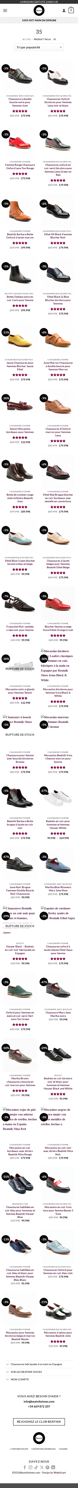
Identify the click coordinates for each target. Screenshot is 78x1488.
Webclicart (60, 1472)
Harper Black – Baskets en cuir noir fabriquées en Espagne (20, 950)
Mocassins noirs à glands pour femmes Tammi (19, 691)
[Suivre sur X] (42, 1468)
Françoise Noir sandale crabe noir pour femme (20, 628)
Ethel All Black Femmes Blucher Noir (58, 236)
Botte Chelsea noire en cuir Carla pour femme (20, 298)
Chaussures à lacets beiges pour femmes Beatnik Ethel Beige (58, 564)
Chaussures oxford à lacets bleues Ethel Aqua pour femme (58, 950)
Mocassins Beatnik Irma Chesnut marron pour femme (58, 758)
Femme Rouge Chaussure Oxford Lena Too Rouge (20, 166)
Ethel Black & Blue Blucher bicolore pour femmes (58, 300)
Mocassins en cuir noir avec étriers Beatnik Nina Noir (58, 1151)
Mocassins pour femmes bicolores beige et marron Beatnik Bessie (20, 1336)
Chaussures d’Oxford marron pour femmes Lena (58, 432)
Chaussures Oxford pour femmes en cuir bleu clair (58, 1271)
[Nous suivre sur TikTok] (36, 1468)
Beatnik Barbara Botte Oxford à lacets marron (20, 236)
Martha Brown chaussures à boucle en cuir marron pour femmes (20, 1081)
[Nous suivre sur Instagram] (30, 1468)
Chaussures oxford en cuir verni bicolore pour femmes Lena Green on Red (58, 169)
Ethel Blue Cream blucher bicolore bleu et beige (20, 562)
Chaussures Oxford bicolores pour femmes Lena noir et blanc (58, 102)
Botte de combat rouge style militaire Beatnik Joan (20, 498)
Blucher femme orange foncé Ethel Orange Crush (58, 628)
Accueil (26, 39)
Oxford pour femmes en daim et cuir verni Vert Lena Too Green (20, 1016)
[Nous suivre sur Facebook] (25, 1468)
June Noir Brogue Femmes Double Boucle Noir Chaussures (20, 890)
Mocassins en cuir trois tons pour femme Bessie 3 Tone (58, 1210)
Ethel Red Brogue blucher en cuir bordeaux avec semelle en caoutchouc (58, 498)
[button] (5, 10)
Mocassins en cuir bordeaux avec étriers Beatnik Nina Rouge (20, 1151)
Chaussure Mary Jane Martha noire (58, 1014)
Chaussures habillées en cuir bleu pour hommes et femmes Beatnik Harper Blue (20, 1212)
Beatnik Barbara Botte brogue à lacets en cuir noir (20, 824)
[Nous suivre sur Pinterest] (47, 1468)
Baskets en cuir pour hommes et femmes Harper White (58, 824)
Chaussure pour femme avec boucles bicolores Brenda (20, 758)
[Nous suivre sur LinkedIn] (53, 1468)
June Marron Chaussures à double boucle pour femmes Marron (58, 366)
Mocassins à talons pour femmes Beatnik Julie (58, 1334)
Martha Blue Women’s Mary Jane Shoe (58, 889)
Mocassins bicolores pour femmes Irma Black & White (58, 692)
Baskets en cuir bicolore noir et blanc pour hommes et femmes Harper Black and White (58, 1083)
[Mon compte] (64, 10)
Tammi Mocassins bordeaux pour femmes (20, 430)
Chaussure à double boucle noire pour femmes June (20, 102)
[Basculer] (8, 1364)
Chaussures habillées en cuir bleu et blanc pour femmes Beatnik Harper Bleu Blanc (20, 1274)
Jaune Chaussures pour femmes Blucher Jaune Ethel (20, 366)
